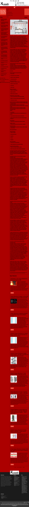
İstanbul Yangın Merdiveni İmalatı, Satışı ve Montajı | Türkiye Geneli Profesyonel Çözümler (24, 491)
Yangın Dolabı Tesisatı (4, 73)
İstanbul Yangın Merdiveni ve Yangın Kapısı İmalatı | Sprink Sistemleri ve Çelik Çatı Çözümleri (24, 482)
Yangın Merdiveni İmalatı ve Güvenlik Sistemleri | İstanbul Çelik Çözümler (4, 23)
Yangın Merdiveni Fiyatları (9, 15)
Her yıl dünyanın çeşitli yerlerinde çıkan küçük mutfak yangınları (17, 272)
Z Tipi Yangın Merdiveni (9, 12)
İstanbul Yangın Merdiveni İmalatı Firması (17, 482)
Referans (7, 10)
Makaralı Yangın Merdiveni (3, 497)
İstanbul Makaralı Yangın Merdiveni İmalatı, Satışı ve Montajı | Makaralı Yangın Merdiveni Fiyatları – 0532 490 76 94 (4, 44)
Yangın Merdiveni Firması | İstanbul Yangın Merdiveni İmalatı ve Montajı (4, 40)
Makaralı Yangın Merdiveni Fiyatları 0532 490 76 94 (16, 483)
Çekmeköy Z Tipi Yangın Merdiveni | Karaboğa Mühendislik (4, 20)
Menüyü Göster (14, 7)
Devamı (12, 309)
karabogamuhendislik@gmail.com (23, 5)
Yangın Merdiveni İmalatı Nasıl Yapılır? (16, 479)
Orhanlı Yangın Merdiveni (16, 481)
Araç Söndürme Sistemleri (4, 60)
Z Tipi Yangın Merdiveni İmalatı (16, 485)
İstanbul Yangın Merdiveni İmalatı (17, 480)
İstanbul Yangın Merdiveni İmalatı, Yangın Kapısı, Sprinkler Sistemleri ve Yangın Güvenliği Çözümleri (24, 483)
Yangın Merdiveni (15, 505)
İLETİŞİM (2, 498)
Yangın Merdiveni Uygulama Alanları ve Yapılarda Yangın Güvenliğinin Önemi (4, 26)
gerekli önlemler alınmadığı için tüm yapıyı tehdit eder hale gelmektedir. (18, 272)
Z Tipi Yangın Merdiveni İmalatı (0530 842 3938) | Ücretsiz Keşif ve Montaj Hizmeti (24, 492)
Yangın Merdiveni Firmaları (16, 476)
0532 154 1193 (20, 3)
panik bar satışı (4, 79)
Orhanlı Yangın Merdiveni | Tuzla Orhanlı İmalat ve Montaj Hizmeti (4, 37)
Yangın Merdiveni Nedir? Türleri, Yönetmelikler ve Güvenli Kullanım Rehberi (4, 56)
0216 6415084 (20, 2)
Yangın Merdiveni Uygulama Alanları (16, 478)
